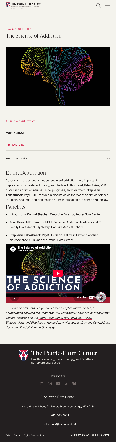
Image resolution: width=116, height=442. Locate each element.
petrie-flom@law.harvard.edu (60, 424)
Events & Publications (17, 158)
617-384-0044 (60, 415)
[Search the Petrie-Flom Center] (98, 5)
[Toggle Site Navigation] (107, 5)
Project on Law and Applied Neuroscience (64, 308)
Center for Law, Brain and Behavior (62, 313)
